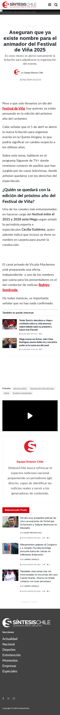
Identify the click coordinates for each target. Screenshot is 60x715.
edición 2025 (20, 388)
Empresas (9, 666)
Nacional (8, 644)
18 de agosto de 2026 (31, 591)
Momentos (10, 660)
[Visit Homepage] (19, 5)
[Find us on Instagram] (14, 698)
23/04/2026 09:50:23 (29, 334)
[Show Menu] (49, 5)
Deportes (9, 649)
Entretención (11, 655)
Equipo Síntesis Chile (33, 73)
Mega (6, 393)
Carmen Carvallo (31, 559)
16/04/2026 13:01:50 (29, 349)
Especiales (9, 671)
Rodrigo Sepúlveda (22, 393)
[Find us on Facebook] (3, 698)
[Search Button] (56, 5)
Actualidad (9, 639)
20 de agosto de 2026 (31, 538)
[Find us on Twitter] (8, 698)
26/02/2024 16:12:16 (30, 80)
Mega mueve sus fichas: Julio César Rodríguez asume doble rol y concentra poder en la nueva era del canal (38, 342)
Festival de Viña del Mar (42, 388)
